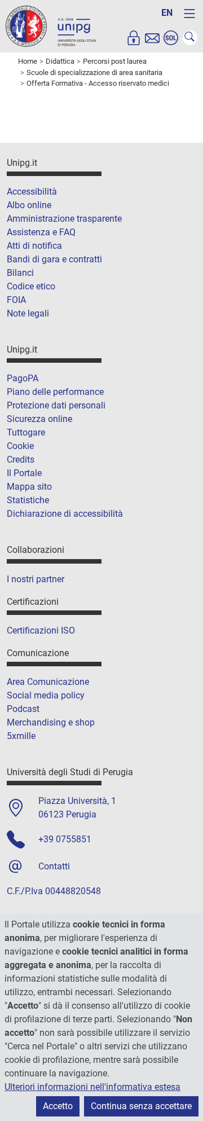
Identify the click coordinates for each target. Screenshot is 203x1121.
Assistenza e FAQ (41, 232)
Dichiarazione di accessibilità (65, 513)
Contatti (54, 866)
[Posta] (152, 37)
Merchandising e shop (51, 722)
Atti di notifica (34, 245)
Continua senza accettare (141, 1106)
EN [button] (167, 12)
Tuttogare (26, 432)
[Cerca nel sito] (190, 37)
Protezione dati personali (56, 405)
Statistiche (28, 500)
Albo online (29, 205)
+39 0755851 (64, 839)
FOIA (16, 299)
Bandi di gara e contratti (54, 259)
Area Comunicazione (48, 681)
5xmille (21, 736)
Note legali (28, 313)
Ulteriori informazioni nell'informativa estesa (92, 1087)
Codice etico (31, 286)
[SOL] (171, 37)
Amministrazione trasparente (64, 218)
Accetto (58, 1106)
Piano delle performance (55, 391)
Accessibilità (32, 191)
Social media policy (46, 695)
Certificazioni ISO (41, 630)
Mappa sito (29, 486)
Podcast (23, 709)
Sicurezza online (39, 419)
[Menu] (189, 13)
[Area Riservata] (133, 37)
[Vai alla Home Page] (51, 25)
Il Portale (24, 473)
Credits (20, 459)
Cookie (20, 446)
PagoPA (22, 378)
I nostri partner (35, 579)
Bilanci (20, 272)
